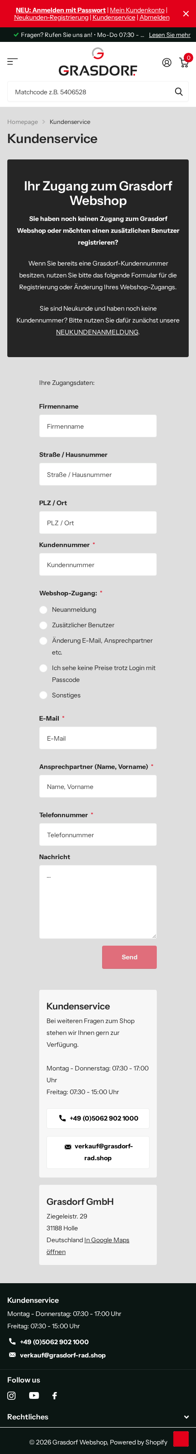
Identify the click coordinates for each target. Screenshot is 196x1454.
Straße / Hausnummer (73, 455)
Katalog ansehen (12, 62)
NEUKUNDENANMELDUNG (97, 332)
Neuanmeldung (74, 609)
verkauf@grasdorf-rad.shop (103, 1152)
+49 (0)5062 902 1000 (103, 1118)
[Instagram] (11, 1396)
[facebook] (54, 1395)
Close (186, 13)
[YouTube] (34, 1395)
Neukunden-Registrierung (51, 17)
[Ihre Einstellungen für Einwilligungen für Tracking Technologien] (181, 1439)
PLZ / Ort (53, 503)
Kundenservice (114, 17)
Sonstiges (66, 695)
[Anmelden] (166, 61)
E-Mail (52, 718)
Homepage (22, 121)
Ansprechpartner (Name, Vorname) (96, 767)
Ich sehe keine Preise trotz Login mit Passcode (103, 674)
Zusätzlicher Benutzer (83, 625)
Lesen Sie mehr (170, 34)
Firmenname (58, 406)
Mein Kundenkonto (137, 10)
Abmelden (154, 17)
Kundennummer (67, 545)
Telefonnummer (66, 815)
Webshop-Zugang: (71, 593)
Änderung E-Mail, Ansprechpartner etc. (102, 646)
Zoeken (179, 91)
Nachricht (54, 857)
